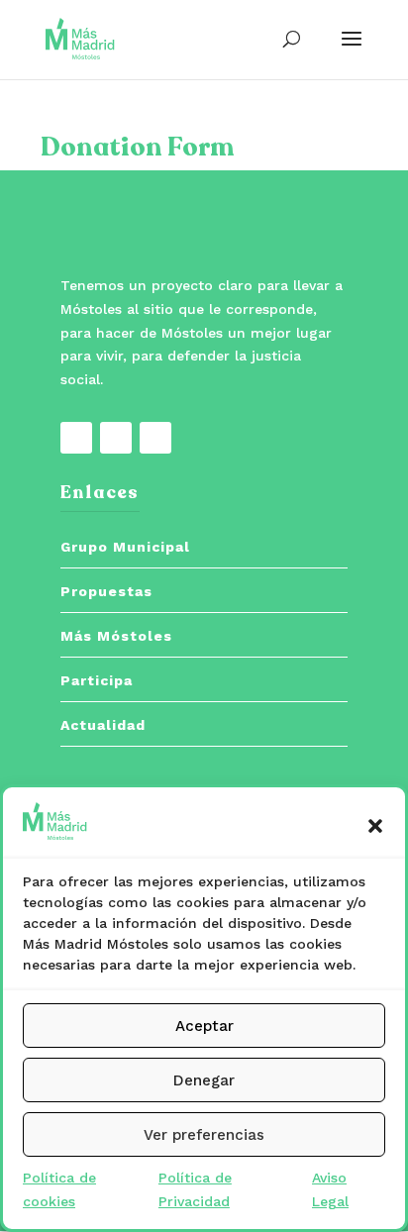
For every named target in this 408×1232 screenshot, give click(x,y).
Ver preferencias (204, 1135)
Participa (96, 680)
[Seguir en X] (116, 438)
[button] (375, 826)
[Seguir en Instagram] (155, 438)
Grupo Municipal (125, 547)
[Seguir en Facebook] (76, 438)
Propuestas (106, 591)
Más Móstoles (116, 636)
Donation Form (138, 147)
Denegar (204, 1080)
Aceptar (204, 1026)
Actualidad (103, 725)
